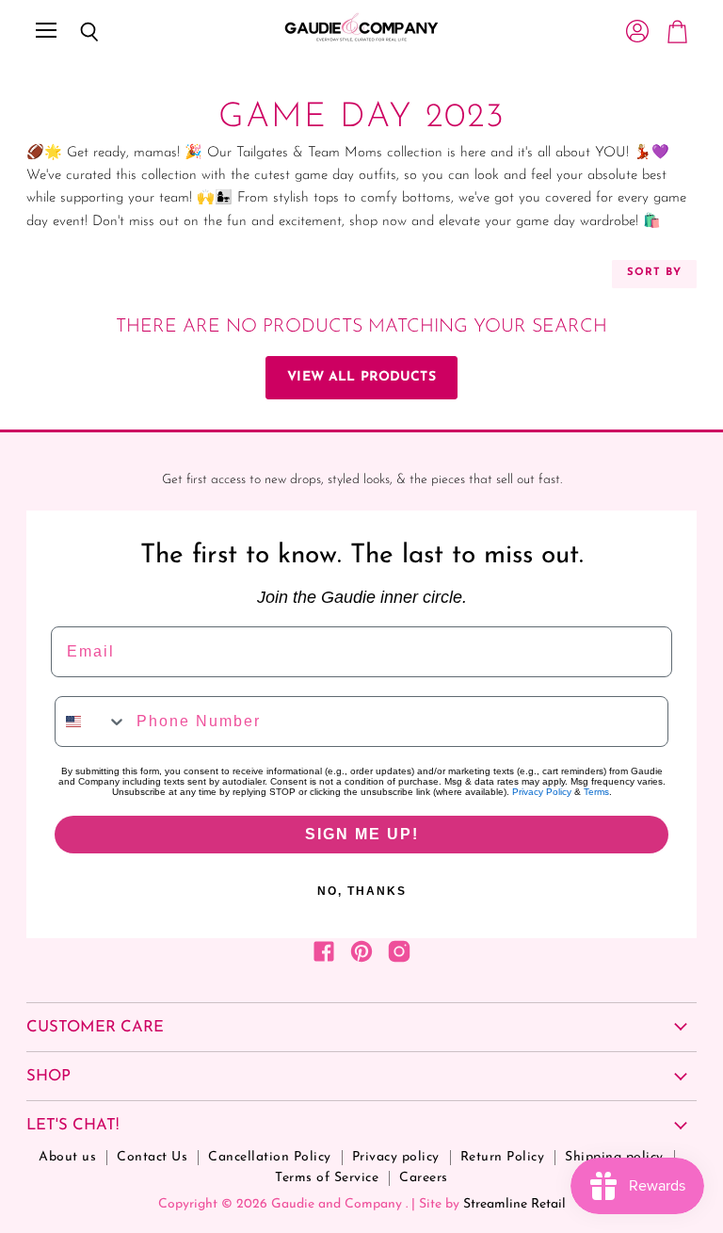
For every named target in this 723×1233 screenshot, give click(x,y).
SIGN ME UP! (362, 834)
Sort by (654, 273)
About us (67, 1157)
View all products (361, 377)
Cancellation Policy (269, 1157)
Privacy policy (396, 1157)
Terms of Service (326, 1178)
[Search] (75, 32)
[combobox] (91, 721)
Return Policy (502, 1157)
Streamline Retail (514, 1204)
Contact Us (152, 1157)
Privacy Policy (541, 792)
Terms (596, 792)
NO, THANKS (362, 891)
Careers (423, 1178)
